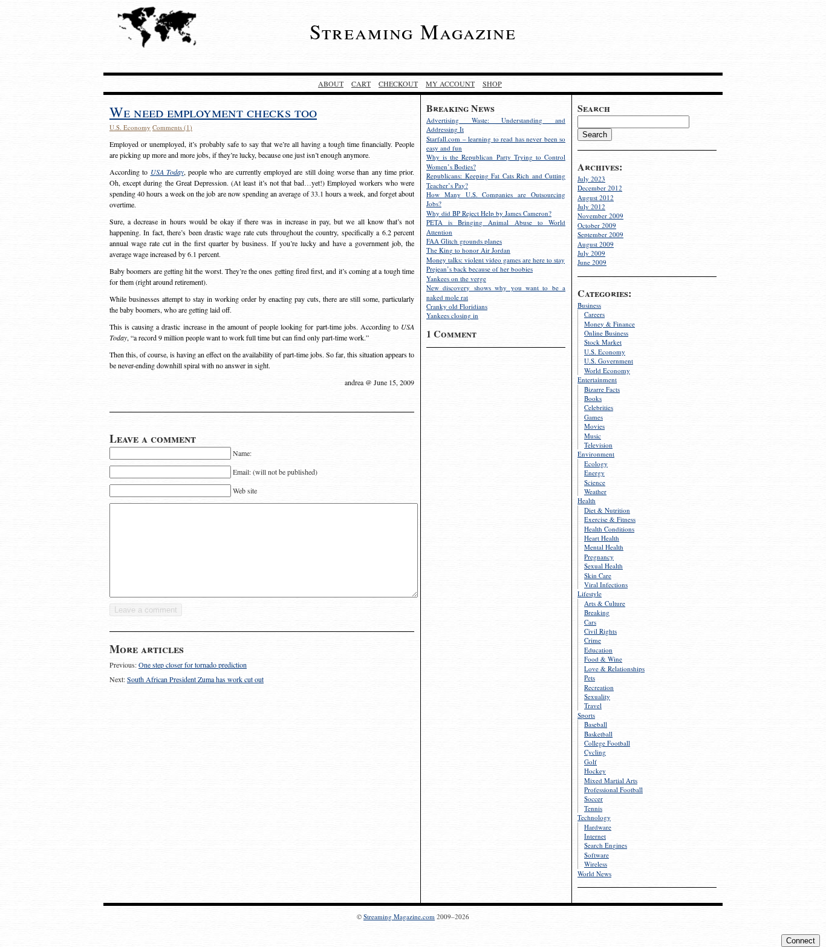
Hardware (597, 826)
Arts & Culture (604, 603)
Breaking (597, 612)
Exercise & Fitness (610, 519)
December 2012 (599, 187)
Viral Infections (606, 584)
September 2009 (600, 234)
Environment (595, 453)
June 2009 (591, 262)
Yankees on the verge (456, 278)
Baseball (595, 724)
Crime (592, 640)
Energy (594, 472)
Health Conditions (609, 528)
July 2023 (591, 178)
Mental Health (603, 547)
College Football (607, 742)
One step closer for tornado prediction (192, 664)
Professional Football (613, 789)
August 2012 (595, 197)
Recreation (599, 687)
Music (592, 435)
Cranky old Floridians (456, 306)
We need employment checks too (213, 112)
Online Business (606, 332)
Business (589, 305)
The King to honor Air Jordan (468, 250)
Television (598, 444)
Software (596, 854)
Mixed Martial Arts (610, 780)
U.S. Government (608, 360)
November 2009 (600, 215)
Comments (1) (172, 127)
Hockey (595, 770)
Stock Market (603, 342)
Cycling (595, 752)
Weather (595, 491)
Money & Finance (609, 323)
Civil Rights (600, 631)
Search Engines (605, 845)
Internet (595, 836)
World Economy (607, 370)
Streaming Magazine (413, 31)
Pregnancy (599, 556)
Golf (590, 761)
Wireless (595, 863)
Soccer (593, 798)
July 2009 (591, 253)
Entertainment (597, 379)
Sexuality (597, 696)
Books (593, 398)
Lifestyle (589, 593)
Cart (361, 83)
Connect (800, 940)
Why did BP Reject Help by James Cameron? (488, 213)
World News (594, 873)
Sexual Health (603, 565)
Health (586, 500)
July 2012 (591, 206)
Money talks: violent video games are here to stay (495, 259)
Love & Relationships (614, 668)
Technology (594, 817)
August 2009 (595, 244)
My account (450, 83)
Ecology (596, 463)
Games (593, 416)
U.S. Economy (604, 351)
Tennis (593, 808)
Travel (593, 705)
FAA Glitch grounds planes (464, 241)
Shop (492, 83)
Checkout (398, 83)
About (330, 83)
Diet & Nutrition (607, 510)
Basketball (598, 733)
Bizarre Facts (602, 389)
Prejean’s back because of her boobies (479, 268)
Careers (594, 314)
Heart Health (601, 537)
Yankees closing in (452, 315)
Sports (586, 715)
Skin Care (597, 575)
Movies (594, 426)
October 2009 (596, 225)
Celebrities (598, 407)
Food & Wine (603, 658)
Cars (590, 621)
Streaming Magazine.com (399, 916)
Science (594, 482)
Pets (589, 677)
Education (598, 649)
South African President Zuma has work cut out (195, 679)
